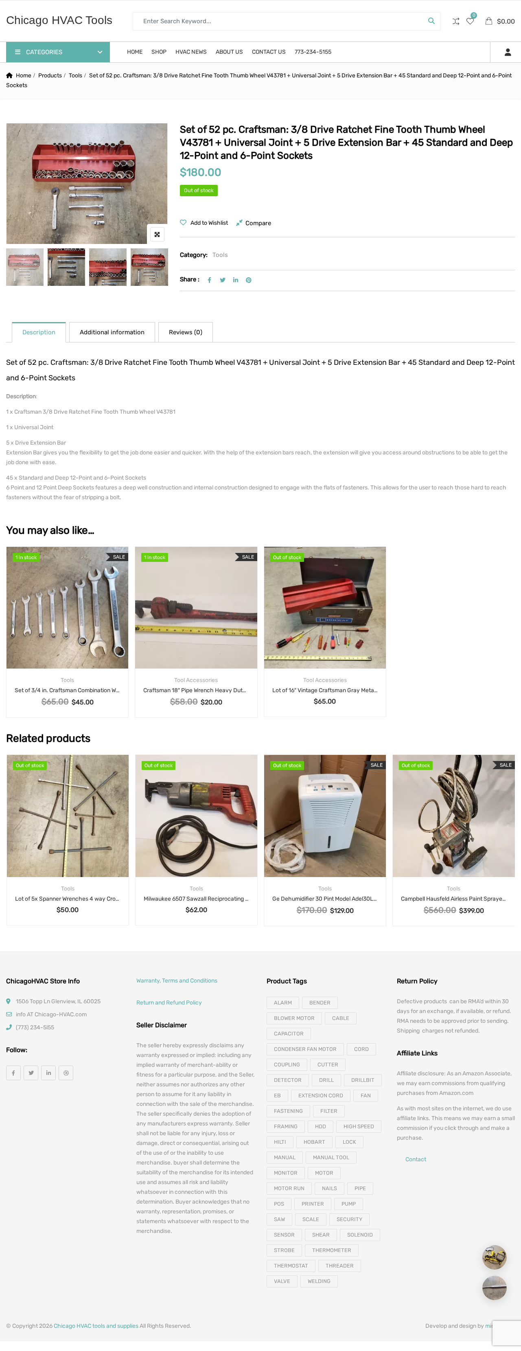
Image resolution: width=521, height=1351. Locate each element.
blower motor (294, 1018)
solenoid (360, 1235)
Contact (415, 1159)
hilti (280, 1142)
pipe (360, 1188)
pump (348, 1204)
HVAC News (191, 51)
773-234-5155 (313, 51)
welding (319, 1281)
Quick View (67, 649)
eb (277, 1095)
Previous (23, 269)
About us (229, 51)
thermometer (331, 1250)
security (349, 1219)
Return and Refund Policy (169, 1002)
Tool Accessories (196, 680)
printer (313, 1204)
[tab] (39, 332)
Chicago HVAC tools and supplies (96, 1325)
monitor (286, 1173)
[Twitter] (31, 1073)
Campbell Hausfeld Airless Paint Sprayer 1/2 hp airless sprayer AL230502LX (453, 898)
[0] (470, 22)
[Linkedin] (48, 1073)
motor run (289, 1188)
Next (150, 269)
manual (285, 1157)
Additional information (112, 332)
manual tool (331, 1157)
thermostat (291, 1266)
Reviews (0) (185, 332)
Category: (194, 255)
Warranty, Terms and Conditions (176, 980)
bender (320, 1003)
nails (329, 1188)
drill (326, 1080)
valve (282, 1281)
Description (38, 332)
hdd (320, 1126)
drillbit (362, 1080)
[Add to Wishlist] (67, 620)
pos (279, 1204)
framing (286, 1126)
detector (288, 1080)
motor (324, 1173)
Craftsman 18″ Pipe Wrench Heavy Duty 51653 (196, 690)
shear (321, 1235)
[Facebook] (13, 1073)
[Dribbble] (66, 1073)
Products (50, 75)
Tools (75, 75)
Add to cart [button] (46, 620)
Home (134, 51)
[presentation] (12, 848)
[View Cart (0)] (489, 21)
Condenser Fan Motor (305, 1049)
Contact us (269, 51)
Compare (258, 223)
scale (310, 1219)
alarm (283, 1003)
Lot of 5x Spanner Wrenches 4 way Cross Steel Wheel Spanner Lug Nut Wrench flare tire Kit (67, 898)
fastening (288, 1111)
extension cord (320, 1095)
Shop (158, 51)
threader (340, 1266)
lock (349, 1142)
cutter (327, 1065)
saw (279, 1219)
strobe (284, 1250)
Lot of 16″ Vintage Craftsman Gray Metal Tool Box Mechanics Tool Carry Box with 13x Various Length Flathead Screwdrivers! (325, 690)
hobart (314, 1142)
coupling (287, 1065)
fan (366, 1095)
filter (328, 1111)
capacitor (289, 1034)
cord (361, 1049)
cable (340, 1018)
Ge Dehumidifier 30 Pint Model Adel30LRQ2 (325, 898)
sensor (284, 1235)
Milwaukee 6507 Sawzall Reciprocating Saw (196, 898)
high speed (359, 1126)
